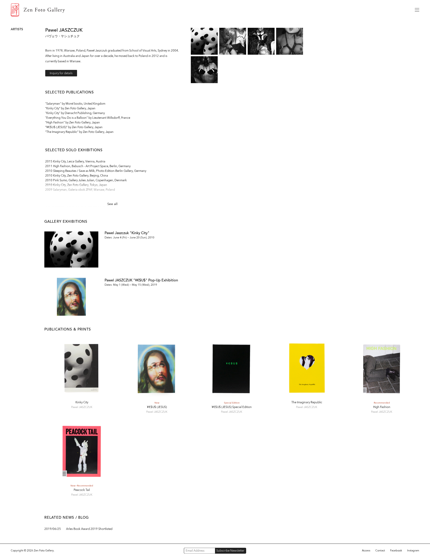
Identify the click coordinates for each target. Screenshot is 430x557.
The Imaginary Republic (306, 402)
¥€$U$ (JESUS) (157, 407)
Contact (380, 550)
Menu (417, 9)
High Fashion (381, 407)
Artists (17, 29)
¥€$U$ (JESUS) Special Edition (232, 407)
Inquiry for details (61, 73)
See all (112, 204)
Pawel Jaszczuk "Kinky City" (127, 233)
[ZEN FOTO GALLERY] (209, 9)
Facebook (396, 550)
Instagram (413, 550)
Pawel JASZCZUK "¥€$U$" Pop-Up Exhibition (141, 280)
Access (366, 550)
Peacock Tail (82, 490)
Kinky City (81, 402)
